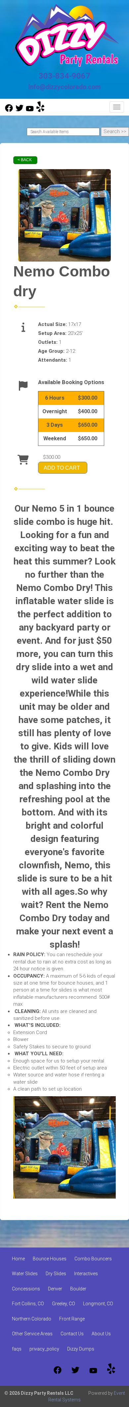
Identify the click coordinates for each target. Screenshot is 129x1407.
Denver (55, 1288)
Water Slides (25, 1273)
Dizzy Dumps (80, 1349)
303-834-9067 (64, 76)
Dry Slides (56, 1273)
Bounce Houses (49, 1258)
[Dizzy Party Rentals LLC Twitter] (19, 110)
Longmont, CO (98, 1303)
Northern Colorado (31, 1318)
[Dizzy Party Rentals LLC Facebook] (9, 110)
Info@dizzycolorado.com (64, 87)
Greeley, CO (63, 1303)
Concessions (26, 1288)
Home (18, 1258)
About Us (101, 1333)
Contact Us (72, 1333)
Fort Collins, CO (28, 1303)
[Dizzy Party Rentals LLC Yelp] (40, 110)
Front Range (72, 1318)
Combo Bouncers (93, 1258)
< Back (25, 160)
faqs (17, 1349)
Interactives (86, 1273)
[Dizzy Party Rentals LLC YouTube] (30, 110)
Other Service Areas (32, 1333)
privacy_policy (44, 1349)
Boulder (78, 1288)
